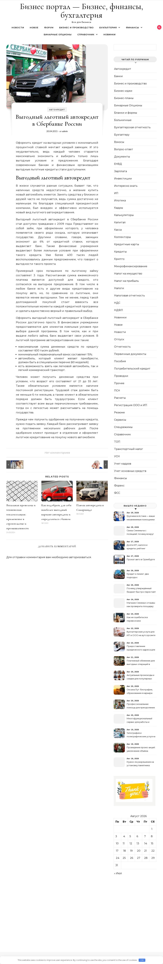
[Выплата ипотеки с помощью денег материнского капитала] (13, 464)
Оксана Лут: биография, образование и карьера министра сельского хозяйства (140, 691)
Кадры (118, 207)
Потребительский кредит (132, 368)
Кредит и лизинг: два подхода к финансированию (138, 576)
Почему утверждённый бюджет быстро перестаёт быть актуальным (141, 590)
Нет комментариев (57, 452)
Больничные (122, 120)
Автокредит (57, 110)
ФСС (117, 492)
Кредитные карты (126, 244)
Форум (48, 27)
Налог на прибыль (126, 280)
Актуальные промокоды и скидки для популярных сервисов (140, 677)
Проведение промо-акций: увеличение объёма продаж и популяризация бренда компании (141, 749)
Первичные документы (130, 354)
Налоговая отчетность (129, 295)
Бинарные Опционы (58, 34)
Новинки (109, 34)
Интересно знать (126, 185)
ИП (116, 193)
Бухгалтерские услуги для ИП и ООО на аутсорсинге (141, 633)
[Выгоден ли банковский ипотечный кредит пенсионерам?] (100, 464)
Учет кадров (122, 463)
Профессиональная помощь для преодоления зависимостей (141, 706)
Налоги (119, 288)
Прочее (119, 383)
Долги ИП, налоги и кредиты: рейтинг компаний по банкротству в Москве (141, 547)
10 (117, 843)
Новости (18, 27)
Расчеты (120, 397)
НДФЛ (118, 310)
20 (138, 850)
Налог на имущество (128, 273)
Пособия (120, 361)
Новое (34, 27)
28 (146, 857)
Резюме (119, 412)
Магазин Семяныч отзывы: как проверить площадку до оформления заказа (141, 605)
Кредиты (120, 251)
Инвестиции (123, 178)
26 (131, 857)
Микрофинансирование (130, 266)
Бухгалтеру (121, 134)
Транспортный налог (128, 449)
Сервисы (120, 419)
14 (145, 843)
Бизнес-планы (124, 98)
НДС (117, 302)
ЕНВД (118, 163)
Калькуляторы (124, 215)
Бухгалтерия (108, 27)
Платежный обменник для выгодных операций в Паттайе (141, 662)
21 (145, 850)
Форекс (119, 485)
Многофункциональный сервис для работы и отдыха (139, 720)
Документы (122, 156)
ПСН (117, 390)
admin (65, 131)
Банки (118, 76)
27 (138, 857)
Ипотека (120, 200)
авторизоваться (80, 557)
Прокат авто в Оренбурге (141, 559)
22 (153, 850)
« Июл (118, 873)
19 (131, 850)
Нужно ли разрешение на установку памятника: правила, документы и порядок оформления (140, 764)
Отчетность (122, 346)
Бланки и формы (125, 112)
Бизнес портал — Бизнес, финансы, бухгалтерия (81, 10)
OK (142, 960)
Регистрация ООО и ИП (130, 405)
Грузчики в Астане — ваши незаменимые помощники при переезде (141, 518)
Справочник (85, 34)
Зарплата (120, 171)
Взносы (119, 142)
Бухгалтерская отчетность (132, 127)
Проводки (121, 375)
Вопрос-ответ (123, 149)
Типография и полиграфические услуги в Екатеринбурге (141, 735)
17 (117, 850)
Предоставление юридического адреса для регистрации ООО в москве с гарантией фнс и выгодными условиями (141, 648)
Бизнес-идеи (123, 90)
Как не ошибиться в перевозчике (137, 619)
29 (153, 857)
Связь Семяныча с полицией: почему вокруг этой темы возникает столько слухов (140, 532)
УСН (117, 456)
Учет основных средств (130, 470)
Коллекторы (122, 237)
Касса (118, 229)
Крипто (119, 258)
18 (124, 850)
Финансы (132, 27)
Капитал (120, 222)
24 (117, 857)
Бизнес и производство (76, 27)
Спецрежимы (123, 427)
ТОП (117, 441)
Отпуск (119, 339)
